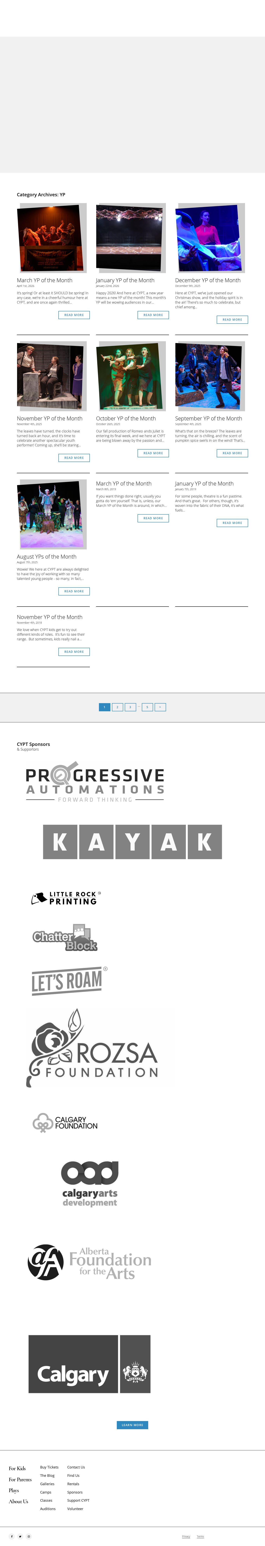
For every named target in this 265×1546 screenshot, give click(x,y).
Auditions (48, 1508)
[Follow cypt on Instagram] (29, 1536)
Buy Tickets (49, 1467)
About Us (18, 1501)
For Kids (17, 1468)
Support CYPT (78, 1500)
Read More (74, 315)
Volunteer (75, 1508)
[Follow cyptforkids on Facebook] (12, 1536)
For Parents (20, 1479)
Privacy (186, 1536)
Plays (14, 1490)
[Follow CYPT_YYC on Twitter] (20, 1536)
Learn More (132, 1425)
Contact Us (76, 1467)
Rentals (73, 1483)
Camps (45, 1492)
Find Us (73, 1475)
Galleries (47, 1483)
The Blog (47, 1475)
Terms (200, 1536)
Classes (46, 1500)
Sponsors (75, 1492)
